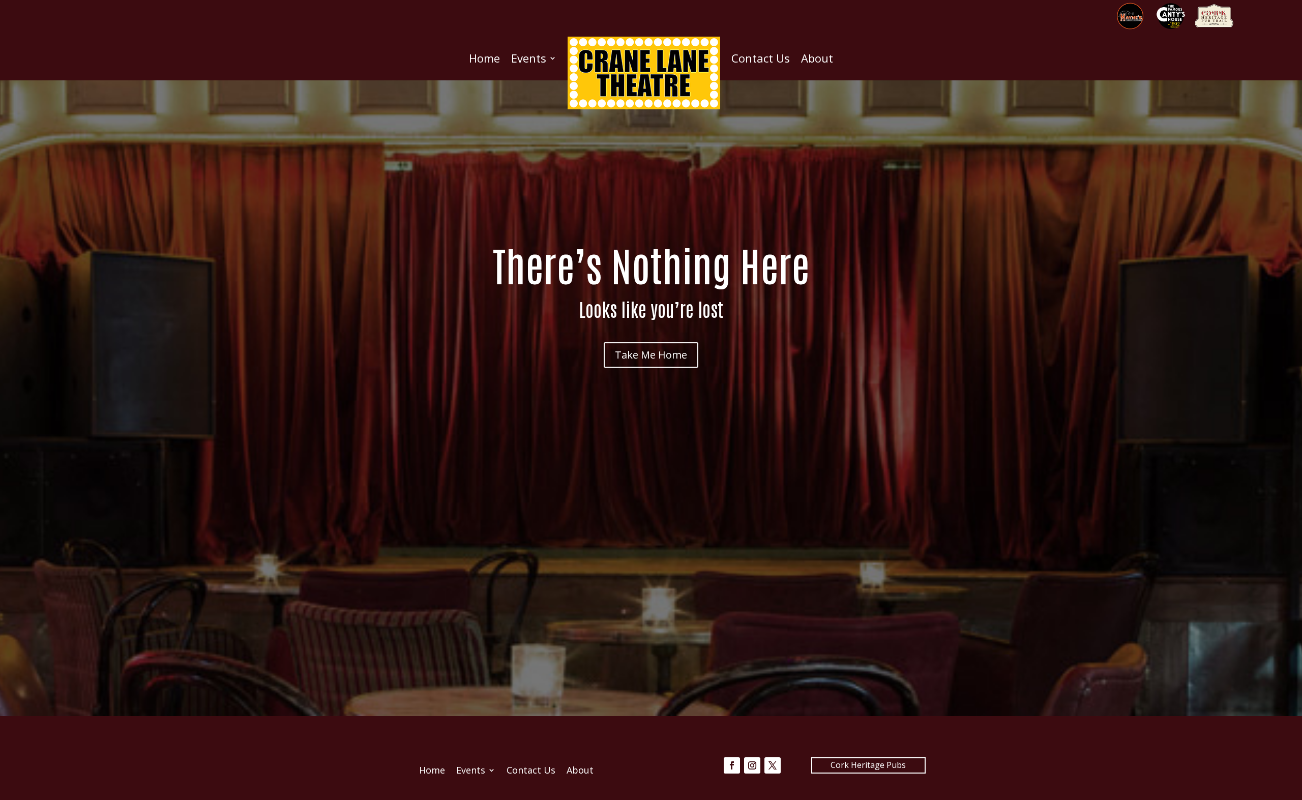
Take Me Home (651, 355)
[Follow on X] (772, 765)
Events (528, 58)
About (817, 58)
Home (484, 58)
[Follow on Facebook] (732, 765)
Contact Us (760, 58)
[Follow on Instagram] (752, 765)
